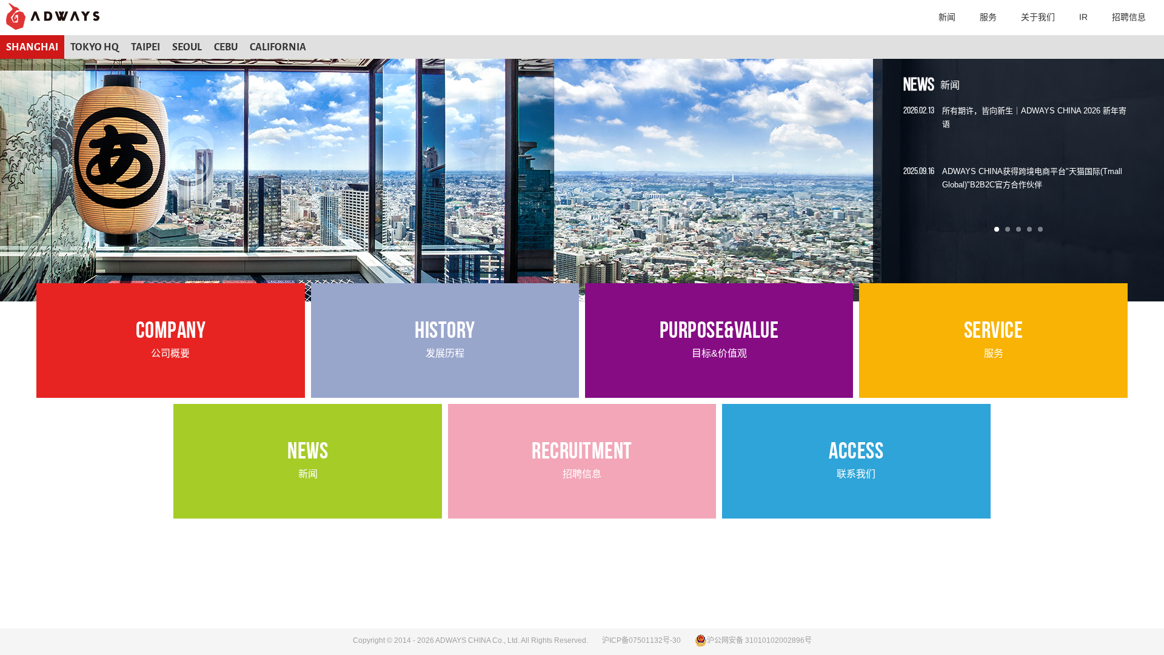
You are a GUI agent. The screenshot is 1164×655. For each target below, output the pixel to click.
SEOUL (187, 47)
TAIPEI (145, 47)
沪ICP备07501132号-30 (641, 640)
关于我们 (1038, 17)
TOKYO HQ (94, 47)
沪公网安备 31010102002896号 (759, 640)
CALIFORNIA (278, 47)
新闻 (946, 17)
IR (1083, 17)
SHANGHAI (32, 47)
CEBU (226, 47)
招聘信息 (1129, 17)
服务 (988, 17)
